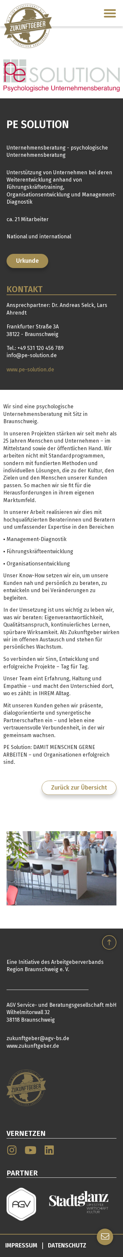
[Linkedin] (49, 1150)
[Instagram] (12, 1150)
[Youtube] (30, 1150)
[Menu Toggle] (109, 13)
